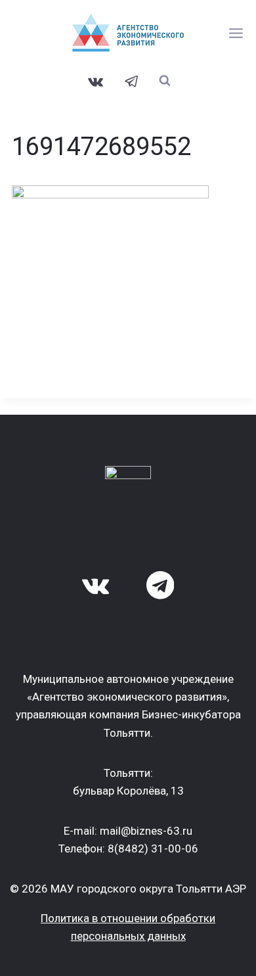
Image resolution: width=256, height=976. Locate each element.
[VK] (96, 81)
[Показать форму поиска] (165, 80)
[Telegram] (132, 81)
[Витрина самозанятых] (128, 33)
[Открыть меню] (236, 33)
